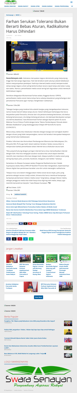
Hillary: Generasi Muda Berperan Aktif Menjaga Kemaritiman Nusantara (30, 201)
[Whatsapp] (31, 239)
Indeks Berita (18, 390)
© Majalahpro (8, 390)
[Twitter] (25, 223)
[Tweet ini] (14, 239)
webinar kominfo (20, 194)
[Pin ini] (19, 239)
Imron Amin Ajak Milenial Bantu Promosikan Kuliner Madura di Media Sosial (31, 207)
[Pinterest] (30, 223)
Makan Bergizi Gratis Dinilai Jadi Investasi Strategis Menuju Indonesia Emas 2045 (64, 270)
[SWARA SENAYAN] (10, 2)
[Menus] (71, 2)
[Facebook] (21, 223)
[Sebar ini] (8, 239)
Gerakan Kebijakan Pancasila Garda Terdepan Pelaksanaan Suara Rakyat (12, 288)
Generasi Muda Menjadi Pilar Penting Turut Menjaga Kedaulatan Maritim (31, 204)
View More (38, 297)
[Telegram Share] (25, 239)
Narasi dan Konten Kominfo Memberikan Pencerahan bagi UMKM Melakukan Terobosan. (36, 210)
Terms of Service (28, 390)
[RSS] (35, 223)
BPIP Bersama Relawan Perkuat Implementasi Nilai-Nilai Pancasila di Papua (24, 270)
